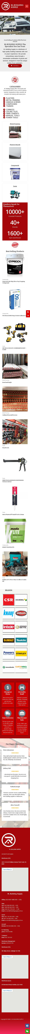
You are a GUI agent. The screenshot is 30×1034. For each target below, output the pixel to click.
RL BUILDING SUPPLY (17, 6)
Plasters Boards (15, 144)
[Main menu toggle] (26, 6)
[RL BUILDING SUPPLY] (6, 6)
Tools (15, 186)
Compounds (15, 165)
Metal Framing (15, 124)
